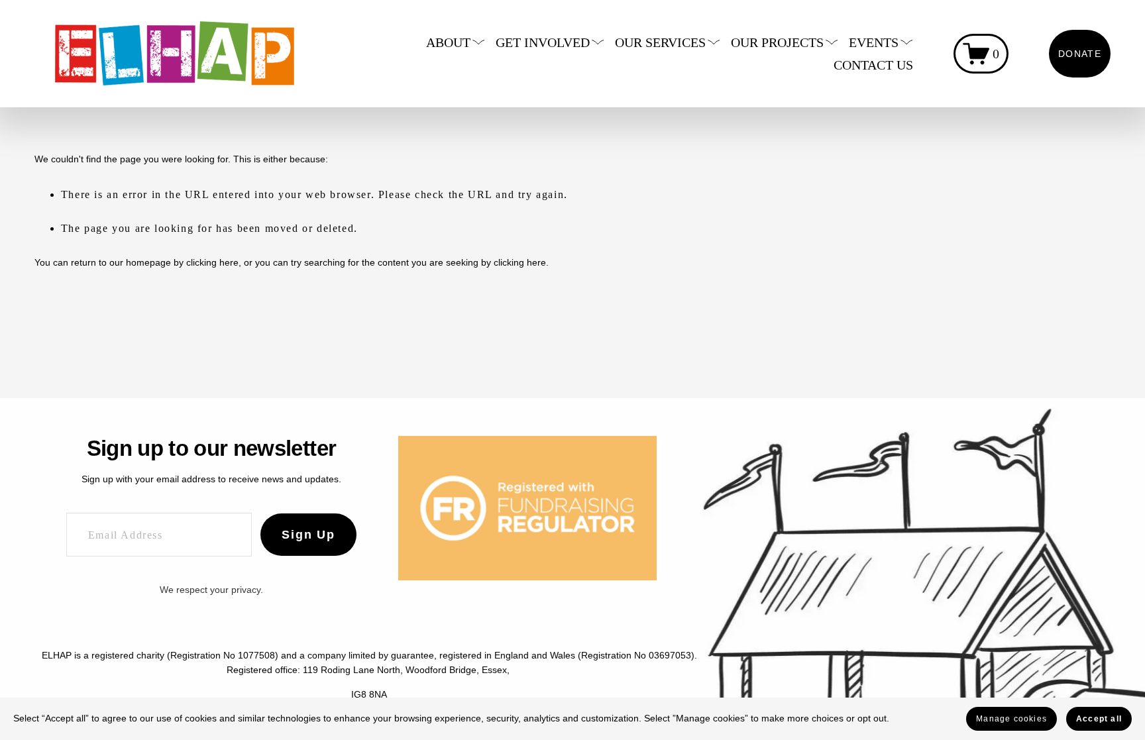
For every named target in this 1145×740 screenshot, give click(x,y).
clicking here (212, 262)
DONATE (1079, 53)
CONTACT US (873, 65)
